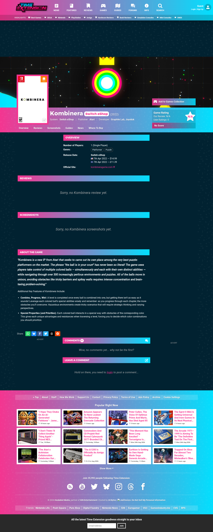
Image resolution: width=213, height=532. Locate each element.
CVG (175, 508)
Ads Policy (143, 397)
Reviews (38, 128)
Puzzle (109, 150)
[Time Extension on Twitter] (94, 487)
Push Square (59, 508)
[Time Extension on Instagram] (118, 487)
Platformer (97, 150)
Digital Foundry (91, 508)
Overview (24, 128)
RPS (183, 508)
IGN (123, 508)
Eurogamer (134, 508)
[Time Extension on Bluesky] (106, 487)
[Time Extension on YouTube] (82, 487)
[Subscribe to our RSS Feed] (70, 487)
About (45, 397)
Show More (106, 468)
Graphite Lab (117, 119)
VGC (145, 508)
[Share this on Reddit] (57, 333)
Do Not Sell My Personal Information (148, 500)
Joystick (130, 119)
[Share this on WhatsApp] (28, 333)
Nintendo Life (43, 508)
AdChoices (125, 500)
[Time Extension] (31, 7)
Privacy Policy (110, 397)
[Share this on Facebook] (39, 333)
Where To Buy (96, 128)
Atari (92, 119)
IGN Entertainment (88, 500)
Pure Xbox (74, 508)
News (81, 128)
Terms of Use (128, 397)
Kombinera (79, 113)
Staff (54, 397)
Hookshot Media (62, 500)
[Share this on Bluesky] (34, 333)
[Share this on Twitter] (45, 333)
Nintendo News (110, 508)
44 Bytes (112, 500)
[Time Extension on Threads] (130, 487)
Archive (156, 397)
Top (36, 397)
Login (193, 9)
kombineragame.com (102, 167)
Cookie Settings (172, 397)
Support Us (83, 397)
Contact (96, 397)
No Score (159, 125)
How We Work (67, 397)
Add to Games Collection (171, 101)
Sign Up (200, 9)
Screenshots (53, 128)
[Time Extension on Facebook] (143, 487)
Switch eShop (67, 119)
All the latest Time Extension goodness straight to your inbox (106, 519)
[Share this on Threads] (51, 333)
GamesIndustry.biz (160, 508)
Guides (69, 128)
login (110, 372)
